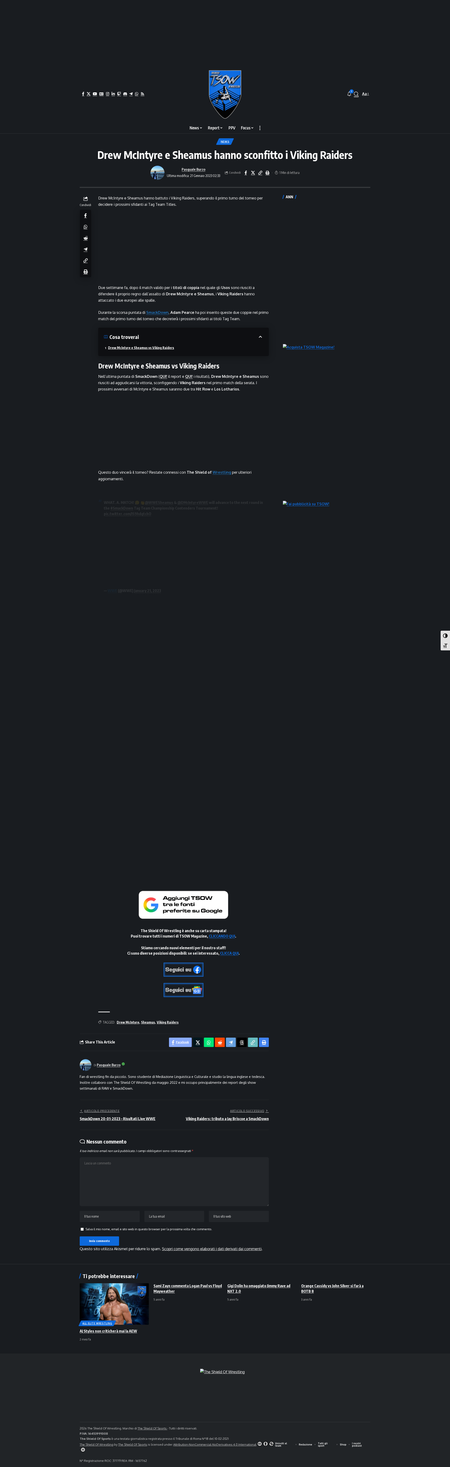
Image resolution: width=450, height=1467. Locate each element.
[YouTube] (95, 94)
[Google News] (101, 94)
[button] (356, 94)
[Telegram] (131, 94)
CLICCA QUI (229, 953)
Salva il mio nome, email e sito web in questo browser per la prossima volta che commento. (149, 1229)
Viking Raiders (168, 1022)
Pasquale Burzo (193, 169)
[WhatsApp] (136, 94)
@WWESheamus (159, 502)
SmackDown (157, 312)
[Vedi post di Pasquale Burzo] (157, 173)
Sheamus (148, 1022)
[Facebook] (83, 94)
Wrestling (222, 472)
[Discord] (125, 94)
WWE (112, 590)
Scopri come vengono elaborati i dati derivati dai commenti (212, 1248)
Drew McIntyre (128, 1022)
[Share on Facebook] (245, 172)
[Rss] (142, 94)
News (225, 141)
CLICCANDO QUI (222, 936)
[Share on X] (253, 172)
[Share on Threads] (242, 1042)
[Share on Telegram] (85, 249)
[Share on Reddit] (85, 237)
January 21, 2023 (147, 590)
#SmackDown (121, 508)
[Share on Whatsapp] (85, 226)
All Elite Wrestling (97, 1323)
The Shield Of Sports (152, 1428)
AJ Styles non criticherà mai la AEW (108, 1331)
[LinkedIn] (113, 94)
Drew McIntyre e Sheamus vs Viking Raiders (141, 348)
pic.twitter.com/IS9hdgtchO (127, 513)
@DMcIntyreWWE (192, 502)
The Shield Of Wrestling (96, 1444)
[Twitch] (119, 94)
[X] (89, 94)
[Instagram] (107, 94)
